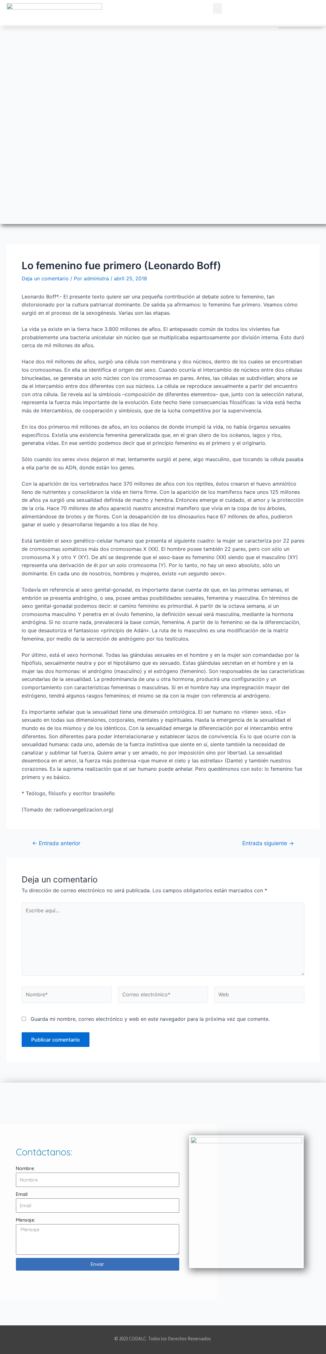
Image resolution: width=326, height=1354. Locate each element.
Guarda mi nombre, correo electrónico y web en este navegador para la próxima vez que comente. (150, 1019)
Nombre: (25, 1168)
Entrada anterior (56, 843)
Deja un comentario (45, 278)
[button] (217, 8)
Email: (22, 1194)
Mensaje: (25, 1220)
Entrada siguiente (268, 843)
